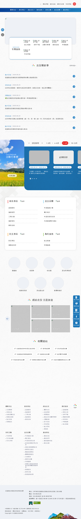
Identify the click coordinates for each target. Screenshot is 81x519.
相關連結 (24, 511)
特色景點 (47, 424)
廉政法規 (47, 436)
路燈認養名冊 (29, 474)
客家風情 (47, 414)
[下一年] (42, 143)
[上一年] (29, 143)
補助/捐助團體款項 (31, 447)
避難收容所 (12, 245)
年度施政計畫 (48, 208)
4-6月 (56, 143)
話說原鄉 (47, 412)
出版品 (46, 429)
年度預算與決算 (49, 216)
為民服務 (39, 10)
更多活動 (12, 176)
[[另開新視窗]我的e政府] (30, 503)
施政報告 (12, 221)
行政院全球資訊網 (19, 360)
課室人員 (65, 412)
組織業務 (65, 409)
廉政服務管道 (48, 440)
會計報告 (28, 438)
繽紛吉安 (31, 10)
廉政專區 (66, 10)
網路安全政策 (16, 511)
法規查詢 (28, 456)
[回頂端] (75, 406)
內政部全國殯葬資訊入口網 (62, 360)
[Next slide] (2, 34)
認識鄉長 (12, 208)
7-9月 (65, 143)
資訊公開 (57, 10)
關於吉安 (47, 409)
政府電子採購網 (62, 354)
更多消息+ (73, 65)
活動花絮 (47, 419)
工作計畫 (12, 216)
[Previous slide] (2, 29)
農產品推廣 (9, 417)
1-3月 (48, 143)
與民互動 (48, 10)
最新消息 (13, 10)
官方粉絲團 (9, 438)
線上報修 (47, 241)
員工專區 (30, 511)
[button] (30, 178)
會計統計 (47, 212)
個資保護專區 (29, 452)
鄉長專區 (22, 10)
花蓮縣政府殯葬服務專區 (24, 354)
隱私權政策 (8, 511)
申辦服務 (47, 245)
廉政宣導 (47, 438)
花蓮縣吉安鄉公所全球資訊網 (11, 4)
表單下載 (65, 414)
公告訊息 (9, 412)
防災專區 (12, 241)
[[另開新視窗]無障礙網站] (37, 503)
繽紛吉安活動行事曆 (50, 417)
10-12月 (74, 143)
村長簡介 (65, 419)
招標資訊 (9, 421)
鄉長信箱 (53, 4)
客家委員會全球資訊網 (39, 360)
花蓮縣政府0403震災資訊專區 (26, 348)
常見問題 (68, 4)
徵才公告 (9, 419)
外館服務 (28, 461)
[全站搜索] (74, 4)
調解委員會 (66, 417)
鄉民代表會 (60, 4)
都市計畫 (28, 472)
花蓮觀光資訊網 (45, 354)
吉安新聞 (9, 409)
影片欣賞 (47, 421)
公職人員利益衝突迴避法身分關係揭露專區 (31, 465)
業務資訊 (28, 469)
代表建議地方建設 (50, 221)
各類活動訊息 (10, 414)
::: (40, 4)
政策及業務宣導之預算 (31, 443)
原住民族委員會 (62, 348)
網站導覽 (45, 4)
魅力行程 (47, 426)
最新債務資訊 (29, 454)
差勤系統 (37, 511)
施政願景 (12, 212)
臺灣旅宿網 (46, 348)
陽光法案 (47, 443)
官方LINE (9, 440)
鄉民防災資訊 (29, 449)
